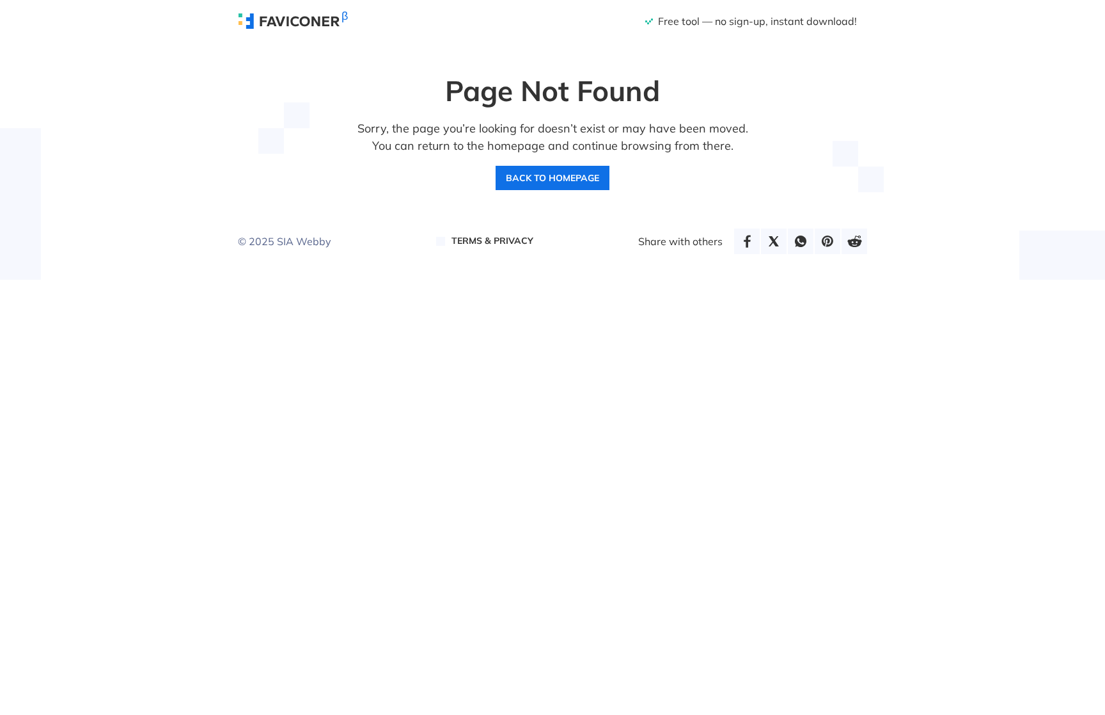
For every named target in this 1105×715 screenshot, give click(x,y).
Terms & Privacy (492, 240)
